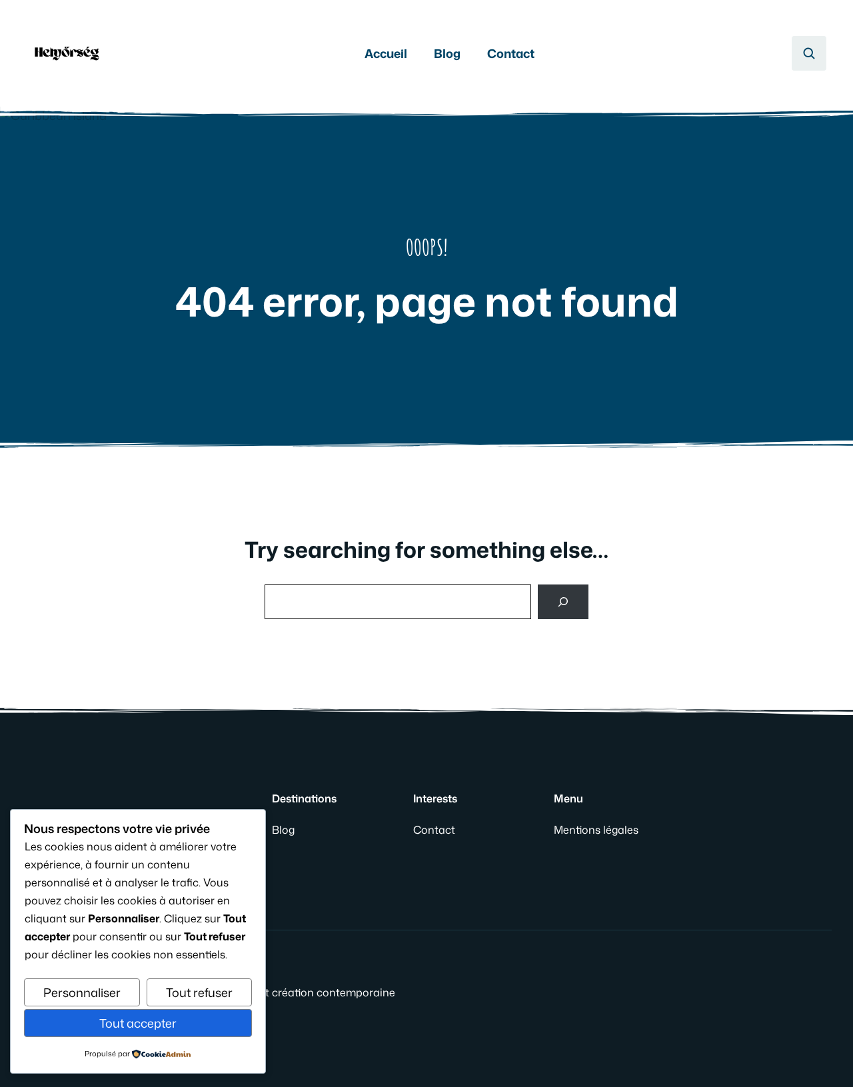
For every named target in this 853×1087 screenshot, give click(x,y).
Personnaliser (82, 992)
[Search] (563, 601)
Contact (510, 53)
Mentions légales (596, 829)
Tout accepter (138, 1023)
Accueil (386, 53)
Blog (447, 53)
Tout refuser (199, 992)
